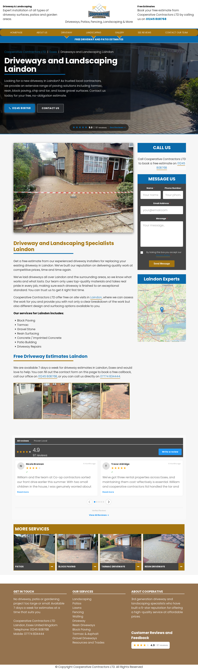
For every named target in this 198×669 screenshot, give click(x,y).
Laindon (96, 297)
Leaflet (168, 341)
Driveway (78, 621)
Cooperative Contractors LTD (25, 52)
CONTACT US (50, 108)
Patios (76, 603)
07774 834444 (110, 376)
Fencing (78, 612)
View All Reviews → (99, 515)
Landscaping (81, 599)
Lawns (76, 608)
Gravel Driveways (84, 638)
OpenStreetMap (175, 341)
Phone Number (173, 188)
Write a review (170, 451)
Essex (53, 52)
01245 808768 (156, 19)
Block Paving (81, 629)
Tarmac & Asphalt (85, 634)
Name (151, 188)
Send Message (162, 263)
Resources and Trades (88, 642)
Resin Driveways (83, 625)
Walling (77, 616)
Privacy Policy (163, 255)
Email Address (161, 203)
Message (162, 218)
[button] (162, 310)
